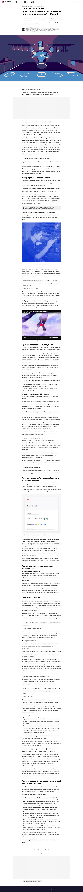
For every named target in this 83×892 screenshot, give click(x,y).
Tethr (32, 473)
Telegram (38, 208)
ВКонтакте (42, 208)
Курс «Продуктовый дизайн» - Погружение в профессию (33, 6)
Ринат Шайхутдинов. (50, 121)
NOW (59, 471)
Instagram (47, 208)
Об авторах (79, 1)
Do (26, 473)
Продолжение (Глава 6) (32, 89)
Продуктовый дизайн (51, 92)
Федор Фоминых (29, 27)
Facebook (51, 208)
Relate (29, 473)
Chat (24, 473)
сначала (51, 94)
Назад (24, 89)
